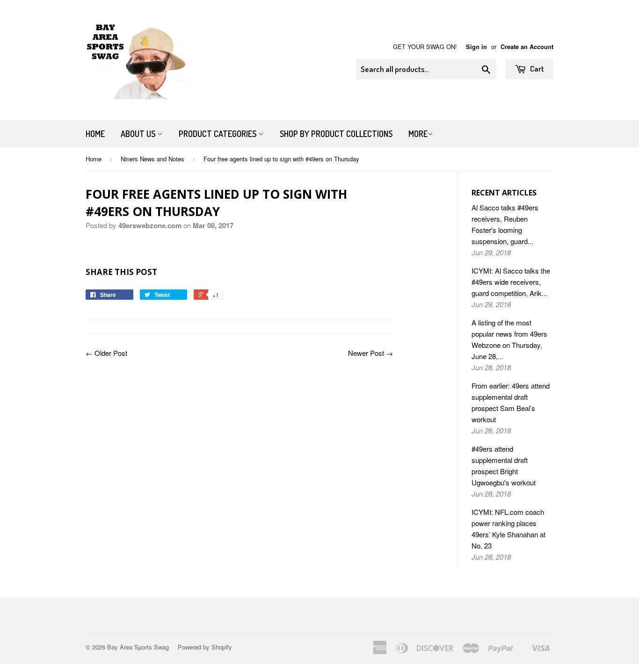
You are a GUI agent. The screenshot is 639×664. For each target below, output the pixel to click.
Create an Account (527, 47)
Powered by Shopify (205, 646)
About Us (139, 134)
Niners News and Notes (152, 158)
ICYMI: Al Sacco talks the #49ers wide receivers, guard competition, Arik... (511, 282)
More (418, 134)
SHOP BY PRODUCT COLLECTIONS (336, 134)
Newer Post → (370, 353)
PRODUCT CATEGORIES (218, 134)
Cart (536, 68)
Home (95, 134)
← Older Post (106, 353)
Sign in (476, 47)
